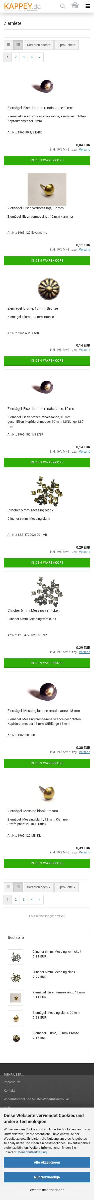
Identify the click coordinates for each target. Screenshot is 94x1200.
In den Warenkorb (47, 160)
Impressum (12, 1082)
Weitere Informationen (47, 1190)
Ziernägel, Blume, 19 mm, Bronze (33, 308)
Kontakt (9, 1090)
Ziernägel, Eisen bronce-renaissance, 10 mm (41, 409)
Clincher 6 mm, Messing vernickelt (34, 610)
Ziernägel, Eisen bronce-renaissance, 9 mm (40, 108)
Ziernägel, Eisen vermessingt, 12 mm (36, 208)
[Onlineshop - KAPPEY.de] (20, 6)
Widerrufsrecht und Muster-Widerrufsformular (36, 1099)
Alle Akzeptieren (47, 1162)
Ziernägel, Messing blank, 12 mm (33, 811)
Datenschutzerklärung (31, 1152)
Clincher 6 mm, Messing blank (30, 510)
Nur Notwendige (47, 1177)
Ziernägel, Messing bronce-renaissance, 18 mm (44, 711)
